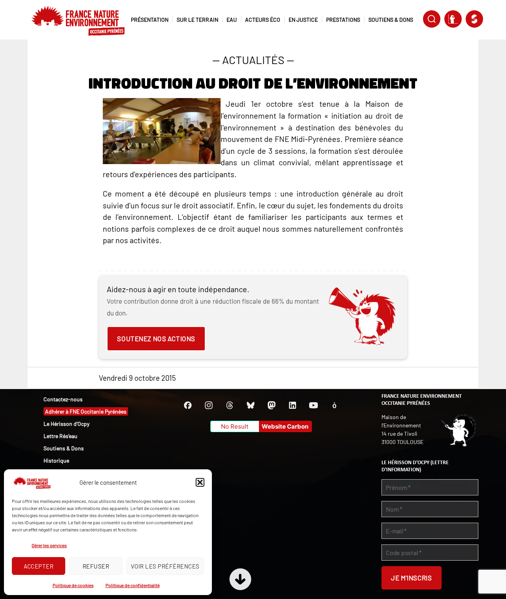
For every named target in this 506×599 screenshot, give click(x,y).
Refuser (96, 566)
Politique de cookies (73, 585)
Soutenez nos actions (156, 338)
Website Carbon (285, 426)
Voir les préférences (165, 566)
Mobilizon (334, 405)
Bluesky (251, 405)
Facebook (188, 405)
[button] (200, 482)
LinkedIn (292, 405)
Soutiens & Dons (63, 448)
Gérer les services (49, 545)
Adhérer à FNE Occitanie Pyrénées (85, 411)
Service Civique (474, 19)
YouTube (313, 405)
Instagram (209, 405)
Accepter (39, 566)
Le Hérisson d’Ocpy (66, 423)
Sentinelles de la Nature (453, 19)
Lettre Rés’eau (60, 436)
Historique (56, 460)
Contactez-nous (63, 399)
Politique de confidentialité (133, 585)
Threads (230, 405)
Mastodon (271, 405)
